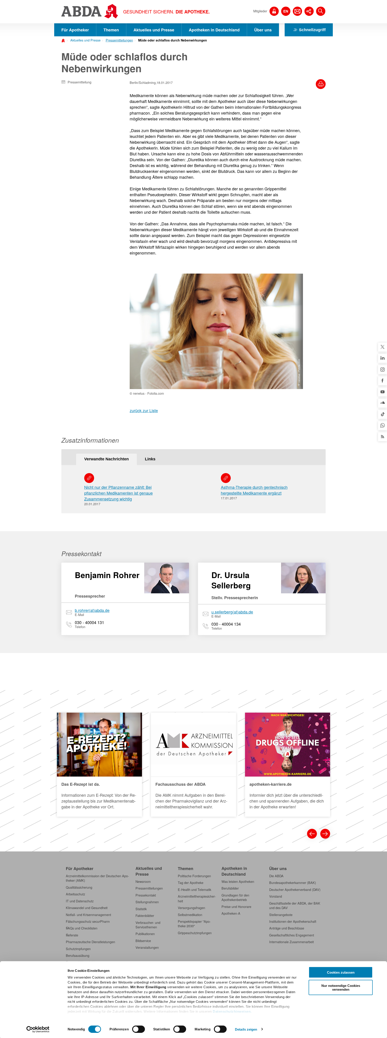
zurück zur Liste (144, 410)
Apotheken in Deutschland (214, 30)
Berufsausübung (77, 955)
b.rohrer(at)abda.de (92, 610)
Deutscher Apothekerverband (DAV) (294, 889)
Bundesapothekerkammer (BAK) (292, 882)
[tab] (106, 459)
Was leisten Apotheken (237, 881)
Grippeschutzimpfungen (195, 933)
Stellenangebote (280, 914)
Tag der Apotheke (190, 882)
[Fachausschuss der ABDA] (193, 765)
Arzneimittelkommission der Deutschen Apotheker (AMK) (97, 878)
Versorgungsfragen (191, 907)
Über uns (263, 30)
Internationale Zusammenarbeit (291, 942)
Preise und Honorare (236, 906)
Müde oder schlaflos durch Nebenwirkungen (172, 40)
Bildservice (143, 940)
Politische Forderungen (194, 876)
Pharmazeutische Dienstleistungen (90, 942)
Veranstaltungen (147, 947)
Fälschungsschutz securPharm (88, 921)
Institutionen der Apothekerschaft (292, 921)
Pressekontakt (145, 895)
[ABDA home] (63, 40)
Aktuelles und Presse (153, 30)
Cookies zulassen (341, 972)
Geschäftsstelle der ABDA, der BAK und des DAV (294, 905)
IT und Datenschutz (80, 901)
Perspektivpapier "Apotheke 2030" (194, 923)
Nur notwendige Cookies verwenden (340, 987)
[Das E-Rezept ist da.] (99, 765)
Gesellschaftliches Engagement (291, 935)
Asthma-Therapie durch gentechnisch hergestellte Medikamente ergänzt (254, 490)
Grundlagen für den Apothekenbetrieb (235, 897)
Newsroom (143, 881)
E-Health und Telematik (194, 889)
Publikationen (145, 933)
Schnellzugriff (312, 30)
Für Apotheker (75, 30)
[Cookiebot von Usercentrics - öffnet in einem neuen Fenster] (38, 1029)
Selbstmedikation (190, 914)
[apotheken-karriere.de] (287, 765)
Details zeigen (246, 1029)
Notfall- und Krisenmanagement (88, 914)
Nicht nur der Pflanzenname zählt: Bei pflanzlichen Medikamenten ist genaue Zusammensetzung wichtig (118, 493)
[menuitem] (84, 40)
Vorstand (275, 896)
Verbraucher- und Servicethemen (147, 924)
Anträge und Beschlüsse (286, 928)
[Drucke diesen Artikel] (321, 84)
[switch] (138, 1029)
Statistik (141, 909)
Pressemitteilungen (119, 40)
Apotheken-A (230, 913)
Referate (72, 935)
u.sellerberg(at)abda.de (232, 612)
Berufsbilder (230, 888)
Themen (111, 30)
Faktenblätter (144, 915)
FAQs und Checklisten (81, 928)
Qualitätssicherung (79, 887)
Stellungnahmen (147, 902)
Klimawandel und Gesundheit (87, 907)
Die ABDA (276, 876)
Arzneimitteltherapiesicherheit (197, 898)
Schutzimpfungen (78, 949)
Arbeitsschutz (75, 894)
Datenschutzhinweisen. (232, 1011)
